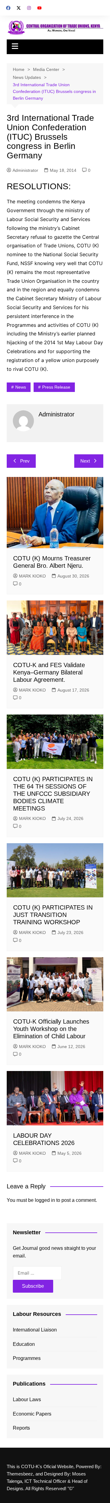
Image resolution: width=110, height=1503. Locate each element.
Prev (25, 460)
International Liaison (35, 1329)
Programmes (27, 1358)
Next (85, 460)
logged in (45, 1200)
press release (56, 387)
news (20, 387)
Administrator (25, 170)
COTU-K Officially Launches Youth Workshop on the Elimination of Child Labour (51, 1029)
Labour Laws (27, 1399)
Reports (21, 1428)
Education (24, 1344)
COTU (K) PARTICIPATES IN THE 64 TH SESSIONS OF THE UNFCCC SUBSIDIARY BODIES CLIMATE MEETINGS (53, 794)
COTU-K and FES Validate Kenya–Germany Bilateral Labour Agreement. (49, 672)
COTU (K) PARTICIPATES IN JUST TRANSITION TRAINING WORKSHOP (53, 914)
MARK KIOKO (32, 576)
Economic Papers (32, 1413)
